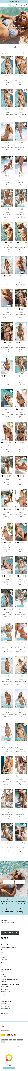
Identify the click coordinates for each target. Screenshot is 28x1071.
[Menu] (1, 5)
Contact (3, 962)
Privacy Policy (19, 1046)
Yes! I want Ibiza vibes (10, 932)
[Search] (5, 5)
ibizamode (7, 1030)
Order (2, 950)
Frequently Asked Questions (8, 947)
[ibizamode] (13, 5)
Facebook (20, 882)
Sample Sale (4, 986)
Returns (3, 957)
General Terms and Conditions (7, 1046)
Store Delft (4, 1003)
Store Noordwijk (5, 1008)
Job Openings (5, 989)
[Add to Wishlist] (11, 58)
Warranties (4, 959)
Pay (2, 952)
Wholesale (4, 981)
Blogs (2, 971)
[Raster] (23, 53)
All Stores (3, 1016)
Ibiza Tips (3, 974)
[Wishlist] (23, 5)
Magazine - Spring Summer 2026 (9, 979)
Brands (3, 994)
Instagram (8, 882)
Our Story (3, 976)
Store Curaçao (5, 1013)
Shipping (3, 954)
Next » (17, 858)
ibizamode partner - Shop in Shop (10, 984)
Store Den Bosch (5, 1006)
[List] (26, 53)
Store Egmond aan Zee (7, 1011)
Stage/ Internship (5, 991)
